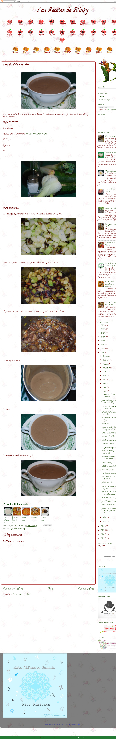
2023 (103, 337)
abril (104, 387)
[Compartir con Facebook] (49, 525)
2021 (103, 345)
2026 (103, 325)
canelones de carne (108, 469)
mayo (105, 383)
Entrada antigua (86, 589)
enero (105, 521)
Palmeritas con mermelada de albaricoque (110, 284)
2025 (103, 329)
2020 (103, 348)
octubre (105, 364)
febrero (105, 517)
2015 (103, 538)
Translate (112, 109)
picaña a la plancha (108, 482)
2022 (103, 341)
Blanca (101, 96)
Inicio (50, 589)
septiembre (106, 368)
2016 (103, 534)
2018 (103, 526)
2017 (103, 530)
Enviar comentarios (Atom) (21, 594)
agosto (105, 372)
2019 (103, 352)
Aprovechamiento (16, 528)
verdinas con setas (108, 505)
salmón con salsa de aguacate (109, 487)
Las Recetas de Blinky (62, 10)
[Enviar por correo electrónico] (44, 525)
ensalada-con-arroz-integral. (36, 134)
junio (105, 379)
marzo (105, 391)
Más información (81, 737)
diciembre (106, 356)
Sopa (24, 528)
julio (104, 375)
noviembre (106, 360)
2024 (103, 333)
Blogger (78, 724)
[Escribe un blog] (46, 525)
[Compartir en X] (47, 525)
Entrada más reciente (13, 589)
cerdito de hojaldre (108, 436)
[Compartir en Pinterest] (51, 525)
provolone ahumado (109, 501)
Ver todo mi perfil (104, 99)
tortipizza (105, 423)
